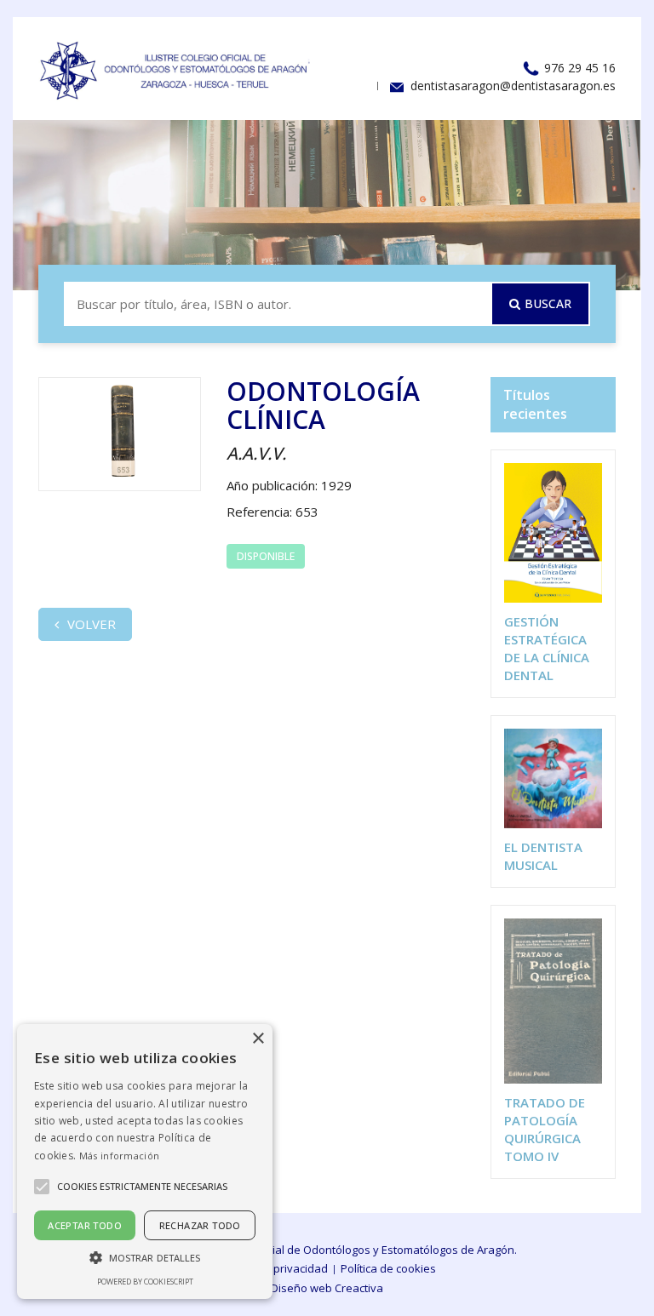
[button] (144, 1257)
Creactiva (359, 1288)
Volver (90, 623)
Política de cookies (388, 1268)
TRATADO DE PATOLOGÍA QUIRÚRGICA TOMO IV (544, 1129)
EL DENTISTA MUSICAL (543, 855)
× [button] (257, 1039)
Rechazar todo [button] (200, 1225)
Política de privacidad (273, 1268)
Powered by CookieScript (145, 1281)
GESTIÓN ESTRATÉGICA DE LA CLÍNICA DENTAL (546, 648)
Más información (119, 1155)
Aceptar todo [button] (85, 1225)
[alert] (144, 1161)
